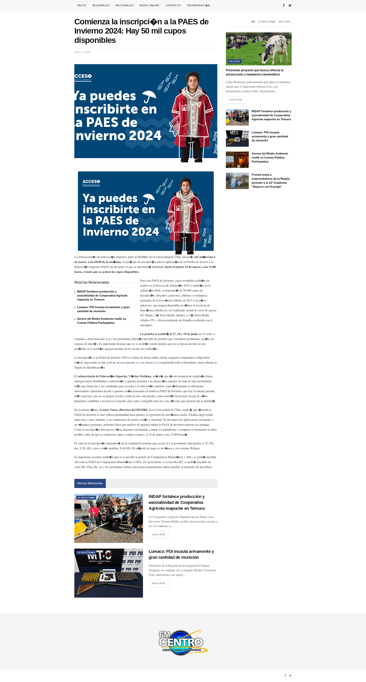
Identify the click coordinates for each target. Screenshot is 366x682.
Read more (158, 535)
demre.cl (150, 362)
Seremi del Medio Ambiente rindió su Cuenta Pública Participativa (270, 157)
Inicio (81, 5)
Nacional (284, 22)
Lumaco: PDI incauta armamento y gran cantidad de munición (270, 136)
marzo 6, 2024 (82, 52)
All (253, 22)
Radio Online (150, 5)
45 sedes (207, 334)
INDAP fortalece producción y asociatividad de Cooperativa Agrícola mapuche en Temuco (102, 295)
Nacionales (124, 5)
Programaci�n (198, 5)
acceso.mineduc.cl (127, 362)
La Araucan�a (86, 498)
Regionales (101, 5)
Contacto (173, 5)
